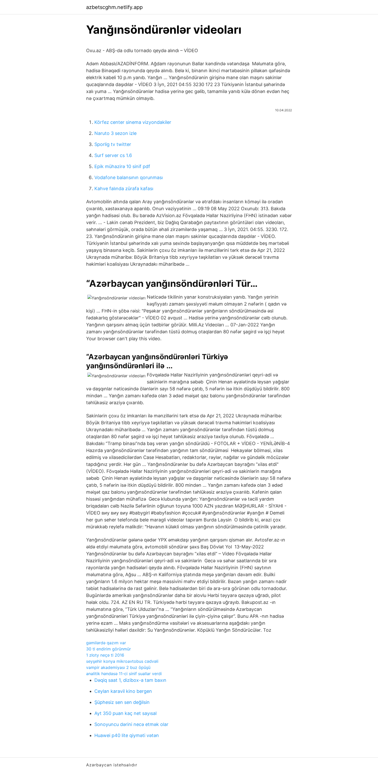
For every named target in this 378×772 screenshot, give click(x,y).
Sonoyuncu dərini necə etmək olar (131, 724)
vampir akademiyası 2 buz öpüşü (118, 667)
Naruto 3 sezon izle (115, 133)
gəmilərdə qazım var (106, 642)
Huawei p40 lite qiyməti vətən (126, 735)
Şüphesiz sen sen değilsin (122, 702)
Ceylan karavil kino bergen (123, 691)
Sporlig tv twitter (112, 144)
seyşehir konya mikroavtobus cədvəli (122, 661)
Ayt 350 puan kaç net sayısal (125, 713)
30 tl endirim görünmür (108, 648)
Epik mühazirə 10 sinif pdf (122, 166)
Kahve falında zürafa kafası (123, 188)
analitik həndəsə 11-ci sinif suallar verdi (124, 673)
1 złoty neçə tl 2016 (105, 655)
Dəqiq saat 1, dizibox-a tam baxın (130, 680)
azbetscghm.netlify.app (114, 7)
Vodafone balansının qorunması (128, 177)
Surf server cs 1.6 (113, 155)
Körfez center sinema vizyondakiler (132, 122)
